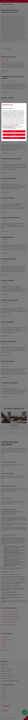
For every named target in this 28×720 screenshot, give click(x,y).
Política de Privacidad (7, 126)
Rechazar (14, 134)
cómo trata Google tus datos (8, 127)
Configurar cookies (14, 138)
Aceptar (14, 131)
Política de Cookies (14, 124)
